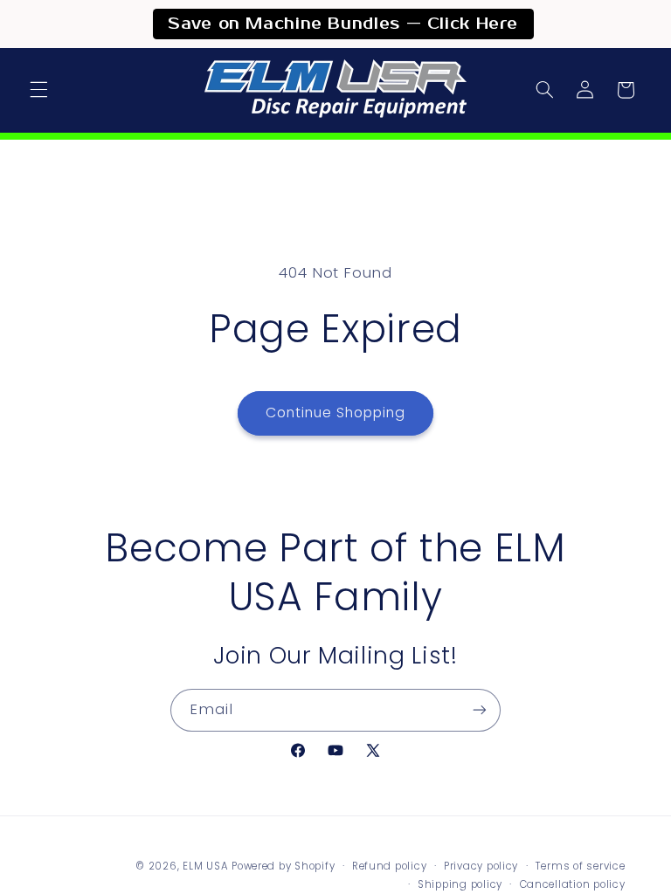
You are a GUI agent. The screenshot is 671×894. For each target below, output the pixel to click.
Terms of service (581, 866)
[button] (38, 90)
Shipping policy (460, 884)
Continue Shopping (336, 412)
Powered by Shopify (283, 866)
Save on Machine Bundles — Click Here (343, 24)
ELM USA (205, 866)
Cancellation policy (573, 884)
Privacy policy (481, 866)
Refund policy (389, 866)
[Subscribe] (480, 710)
